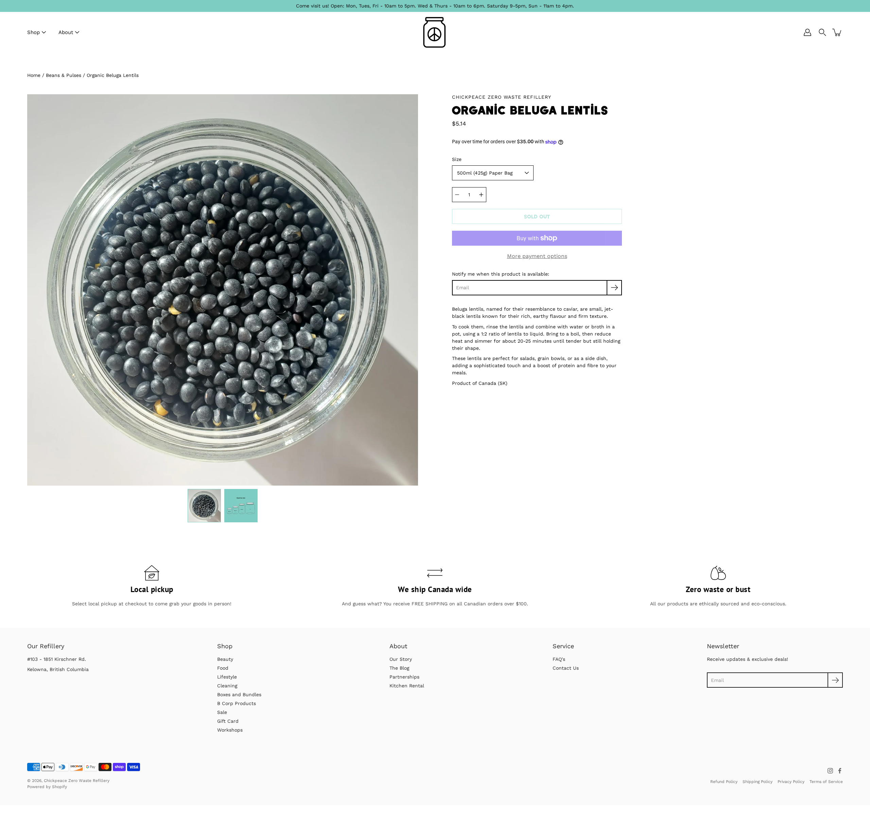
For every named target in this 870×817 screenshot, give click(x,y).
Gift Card (228, 721)
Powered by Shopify (47, 786)
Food (222, 668)
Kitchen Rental (406, 685)
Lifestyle (227, 677)
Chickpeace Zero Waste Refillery (76, 780)
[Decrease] (457, 194)
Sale (222, 712)
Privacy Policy (791, 781)
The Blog (399, 668)
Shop (33, 32)
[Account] (807, 32)
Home (33, 75)
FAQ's (559, 659)
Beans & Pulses (63, 75)
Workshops (230, 730)
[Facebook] (840, 770)
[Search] (822, 32)
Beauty (225, 659)
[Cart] (837, 32)
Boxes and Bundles (239, 694)
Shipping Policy (757, 781)
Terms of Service (826, 781)
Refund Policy (723, 781)
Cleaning (227, 685)
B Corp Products (236, 703)
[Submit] (835, 680)
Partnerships (404, 677)
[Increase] (481, 194)
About (65, 32)
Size (457, 159)
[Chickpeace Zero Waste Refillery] (435, 32)
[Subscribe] (614, 287)
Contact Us (566, 668)
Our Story (400, 659)
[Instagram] (830, 770)
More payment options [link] (537, 256)
